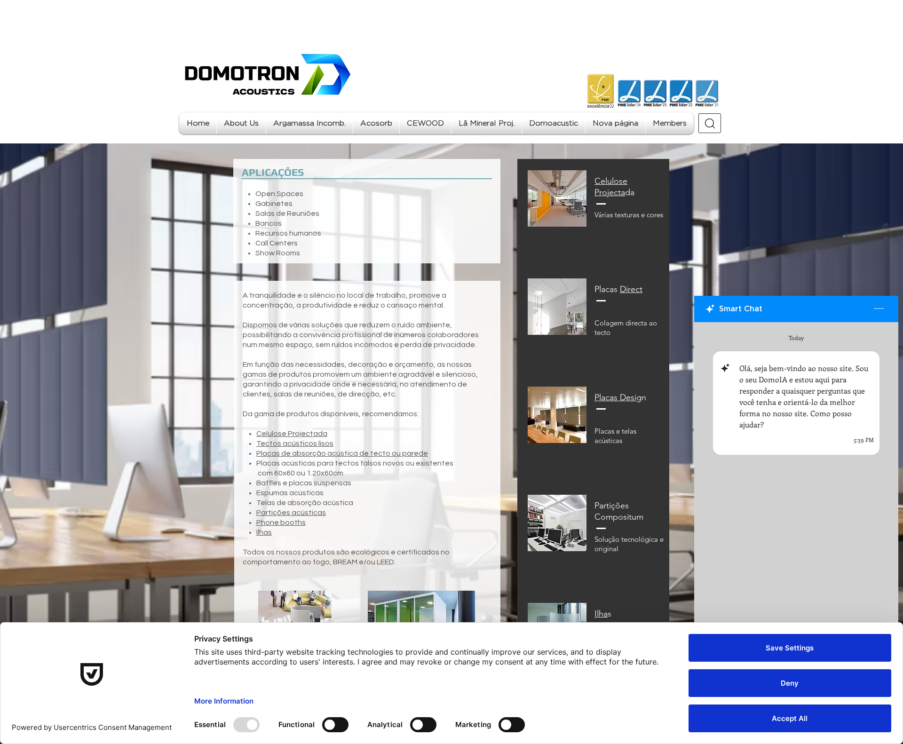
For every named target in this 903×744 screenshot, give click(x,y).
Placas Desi (615, 397)
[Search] (709, 123)
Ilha (601, 614)
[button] (309, 123)
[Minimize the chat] (879, 309)
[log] (796, 509)
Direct (631, 289)
